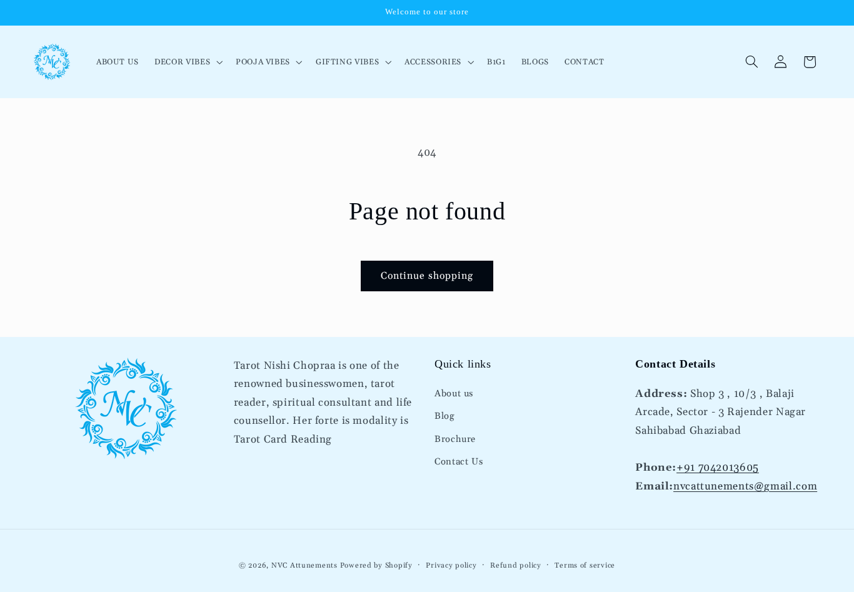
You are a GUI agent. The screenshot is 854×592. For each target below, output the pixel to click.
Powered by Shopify (376, 565)
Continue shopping (427, 275)
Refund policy (515, 565)
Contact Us (459, 462)
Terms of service (585, 565)
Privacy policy (451, 565)
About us (454, 394)
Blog (445, 417)
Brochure (455, 440)
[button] (187, 61)
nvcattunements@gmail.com (745, 486)
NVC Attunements (304, 565)
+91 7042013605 (717, 467)
